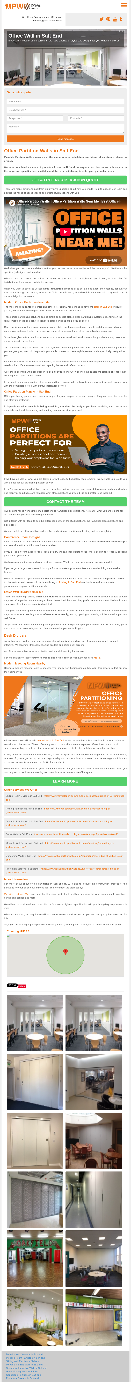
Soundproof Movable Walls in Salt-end (26, 1368)
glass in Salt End (103, 306)
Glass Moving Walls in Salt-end (22, 1371)
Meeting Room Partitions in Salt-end (25, 1357)
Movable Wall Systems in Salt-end (24, 1354)
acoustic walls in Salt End (50, 740)
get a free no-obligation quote (65, 180)
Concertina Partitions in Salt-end (23, 1374)
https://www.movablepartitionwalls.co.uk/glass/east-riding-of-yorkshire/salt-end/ (75, 834)
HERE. (97, 657)
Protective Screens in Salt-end (22, 1378)
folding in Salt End (70, 582)
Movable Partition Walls (17, 894)
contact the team (65, 502)
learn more (65, 781)
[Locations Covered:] (5, 5)
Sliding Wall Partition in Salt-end (23, 1361)
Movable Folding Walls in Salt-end (24, 1364)
